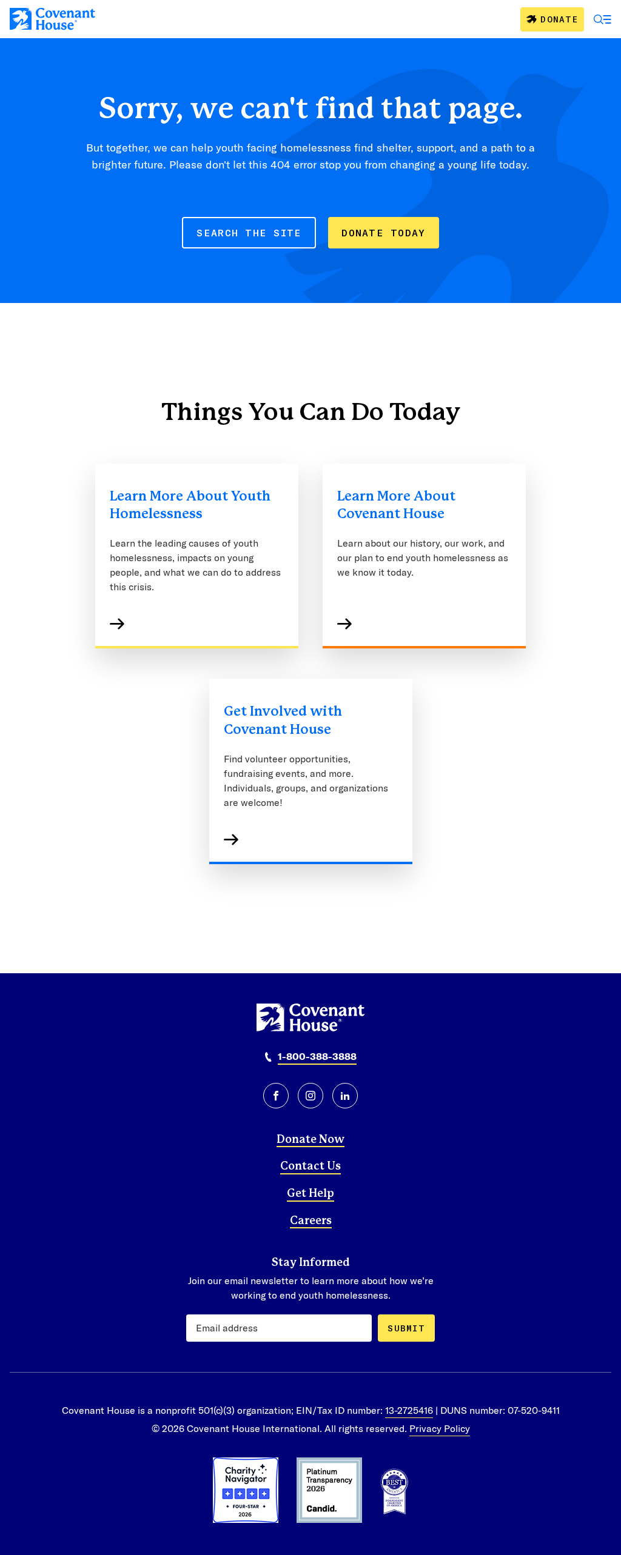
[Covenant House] (52, 19)
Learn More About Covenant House (396, 505)
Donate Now (310, 1139)
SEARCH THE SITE (248, 232)
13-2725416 (409, 1410)
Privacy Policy (439, 1428)
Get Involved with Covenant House (283, 720)
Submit (406, 1328)
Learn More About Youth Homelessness (190, 505)
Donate (559, 19)
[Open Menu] (603, 19)
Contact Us (310, 1166)
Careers (311, 1221)
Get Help (310, 1193)
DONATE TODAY (383, 232)
